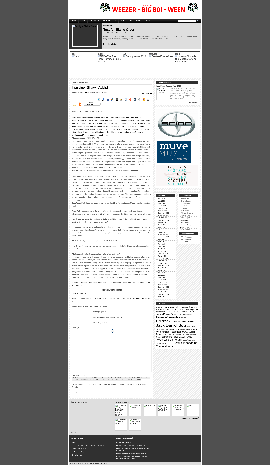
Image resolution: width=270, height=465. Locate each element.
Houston (162, 321)
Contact (106, 21)
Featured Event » (164, 83)
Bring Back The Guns (173, 312)
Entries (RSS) (94, 463)
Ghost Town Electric (185, 314)
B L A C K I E (173, 310)
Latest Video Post (79, 402)
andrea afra (169, 307)
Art (115, 21)
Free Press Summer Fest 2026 (168, 86)
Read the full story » (111, 44)
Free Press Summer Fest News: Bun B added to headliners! (132, 449)
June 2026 (161, 198)
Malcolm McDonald (185, 329)
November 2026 (163, 215)
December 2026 (163, 213)
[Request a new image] (112, 331)
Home (74, 21)
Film (122, 21)
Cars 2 (73, 432)
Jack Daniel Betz (171, 325)
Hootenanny (183, 318)
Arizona (179, 307)
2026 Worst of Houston (124, 442)
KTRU (177, 329)
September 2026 (163, 220)
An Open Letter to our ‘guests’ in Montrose (130, 445)
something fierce (170, 336)
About (83, 21)
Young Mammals (166, 346)
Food (148, 21)
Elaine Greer (170, 314)
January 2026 (162, 210)
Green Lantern (77, 455)
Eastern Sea (192, 312)
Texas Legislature (166, 339)
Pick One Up (94, 21)
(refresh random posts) (190, 418)
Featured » (107, 25)
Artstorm (185, 307)
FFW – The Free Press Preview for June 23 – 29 (88, 445)
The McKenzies (181, 340)
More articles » (193, 103)
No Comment (147, 94)
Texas (188, 336)
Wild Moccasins (186, 342)
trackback (97, 298)
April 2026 (161, 203)
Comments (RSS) (105, 463)
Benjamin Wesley (162, 309)
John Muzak (170, 329)
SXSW (182, 337)
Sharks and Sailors (182, 334)
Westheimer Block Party (167, 343)
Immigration (176, 321)
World (139, 21)
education (159, 314)
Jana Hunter (191, 326)
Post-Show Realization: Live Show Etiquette (131, 453)
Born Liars (184, 309)
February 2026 (163, 208)
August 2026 (162, 222)
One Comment (126, 33)
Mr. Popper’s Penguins (79, 452)
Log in (87, 463)
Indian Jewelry (187, 321)
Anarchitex (159, 307)
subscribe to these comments (138, 298)
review (188, 332)
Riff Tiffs (164, 334)
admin (84, 92)
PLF (184, 332)
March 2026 (162, 206)
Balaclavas (193, 307)
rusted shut (171, 334)
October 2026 (162, 218)
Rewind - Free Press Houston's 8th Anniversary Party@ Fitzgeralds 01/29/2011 (132, 457)
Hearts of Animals (167, 317)
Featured (80, 83)
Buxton (184, 312)
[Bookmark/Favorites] (75, 106)
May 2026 (161, 201)
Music (130, 21)
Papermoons (176, 331)
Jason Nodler (160, 329)
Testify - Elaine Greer (118, 29)
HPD (170, 321)
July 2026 (161, 225)
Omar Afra (184, 220)
